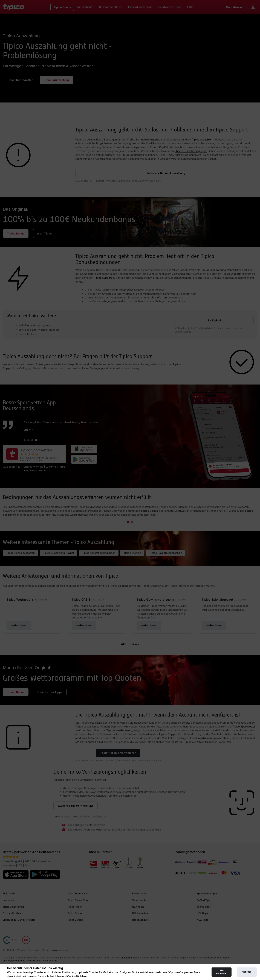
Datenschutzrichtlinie (49, 976)
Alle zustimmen (221, 972)
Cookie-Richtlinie (77, 976)
